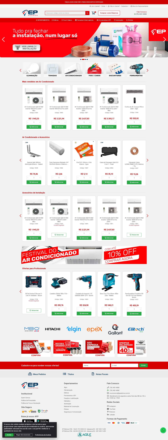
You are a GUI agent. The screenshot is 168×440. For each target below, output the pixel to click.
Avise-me (59, 235)
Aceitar (9, 435)
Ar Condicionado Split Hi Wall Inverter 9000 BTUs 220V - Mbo (34, 108)
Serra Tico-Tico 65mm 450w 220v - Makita (109, 294)
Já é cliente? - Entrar (98, 6)
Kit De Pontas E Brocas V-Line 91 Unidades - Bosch (33, 294)
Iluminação (67, 404)
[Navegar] (3, 39)
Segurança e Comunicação (72, 412)
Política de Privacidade (28, 400)
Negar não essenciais (23, 435)
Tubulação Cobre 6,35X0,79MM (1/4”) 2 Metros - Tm (134, 164)
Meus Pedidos (39, 374)
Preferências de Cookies (43, 435)
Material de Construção (71, 406)
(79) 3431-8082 (141, 14)
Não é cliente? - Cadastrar (119, 6)
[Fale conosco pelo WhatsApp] (163, 430)
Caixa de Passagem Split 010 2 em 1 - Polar (109, 163)
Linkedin (112, 415)
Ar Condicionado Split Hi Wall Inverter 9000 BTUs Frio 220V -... (59, 108)
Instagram (112, 406)
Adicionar (34, 127)
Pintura (66, 409)
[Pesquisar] (87, 13)
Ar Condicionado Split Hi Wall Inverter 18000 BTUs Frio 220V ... (134, 219)
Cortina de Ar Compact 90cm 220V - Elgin (134, 108)
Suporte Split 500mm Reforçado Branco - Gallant (34, 163)
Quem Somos (25, 398)
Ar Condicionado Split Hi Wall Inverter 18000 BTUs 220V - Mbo (109, 108)
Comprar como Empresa (109, 13)
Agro (65, 387)
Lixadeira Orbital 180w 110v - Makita (59, 294)
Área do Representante (140, 6)
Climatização (68, 390)
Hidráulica (67, 401)
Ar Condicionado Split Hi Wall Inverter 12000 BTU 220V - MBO (59, 219)
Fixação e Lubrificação (71, 398)
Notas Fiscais (102, 374)
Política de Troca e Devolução (30, 403)
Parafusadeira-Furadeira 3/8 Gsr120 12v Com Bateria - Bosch (134, 295)
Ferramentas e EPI (70, 395)
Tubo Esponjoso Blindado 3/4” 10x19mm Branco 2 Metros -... (59, 163)
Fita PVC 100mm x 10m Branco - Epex (84, 163)
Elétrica (66, 393)
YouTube (112, 409)
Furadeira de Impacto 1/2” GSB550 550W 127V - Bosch (84, 294)
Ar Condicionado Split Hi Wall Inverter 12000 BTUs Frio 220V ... (84, 108)
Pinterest (112, 412)
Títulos (70, 374)
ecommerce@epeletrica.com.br (119, 393)
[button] (80, 59)
